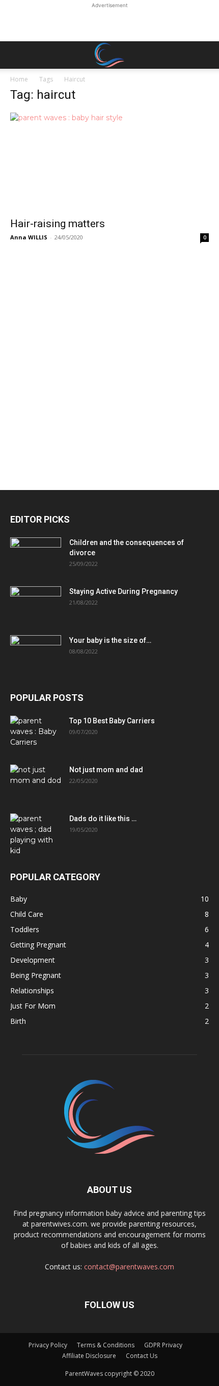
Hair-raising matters (57, 224)
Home (19, 79)
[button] (17, 55)
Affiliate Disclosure (89, 1355)
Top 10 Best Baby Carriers (112, 721)
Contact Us (141, 1355)
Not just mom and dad (106, 770)
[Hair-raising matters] (109, 162)
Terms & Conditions (105, 1345)
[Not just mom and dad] (35, 782)
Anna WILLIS (28, 237)
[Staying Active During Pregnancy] (35, 604)
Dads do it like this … (102, 818)
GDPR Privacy (163, 1345)
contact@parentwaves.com (129, 1266)
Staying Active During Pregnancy (123, 591)
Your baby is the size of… (110, 640)
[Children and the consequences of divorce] (35, 555)
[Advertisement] (109, 23)
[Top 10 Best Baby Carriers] (35, 733)
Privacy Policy (48, 1345)
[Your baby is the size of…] (35, 653)
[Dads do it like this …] (35, 834)
